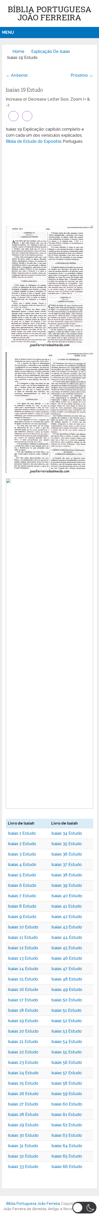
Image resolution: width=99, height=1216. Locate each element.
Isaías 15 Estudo (23, 979)
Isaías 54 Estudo (66, 1041)
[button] (84, 1207)
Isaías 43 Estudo (66, 927)
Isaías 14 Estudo (23, 968)
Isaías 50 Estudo (66, 1000)
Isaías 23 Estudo (23, 1062)
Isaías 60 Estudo (66, 1104)
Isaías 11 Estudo (23, 937)
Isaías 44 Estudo (66, 937)
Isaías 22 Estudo (23, 1052)
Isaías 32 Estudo (23, 1156)
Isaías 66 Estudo (66, 1166)
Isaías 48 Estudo (66, 979)
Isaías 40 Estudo (66, 895)
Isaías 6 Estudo (22, 885)
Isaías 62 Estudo (66, 1125)
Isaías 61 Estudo (66, 1114)
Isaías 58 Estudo (66, 1083)
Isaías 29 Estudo (23, 1125)
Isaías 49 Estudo (66, 989)
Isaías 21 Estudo (23, 1041)
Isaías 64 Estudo (66, 1145)
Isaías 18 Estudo (23, 1010)
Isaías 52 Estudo (66, 1020)
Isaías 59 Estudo (66, 1093)
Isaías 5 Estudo (22, 875)
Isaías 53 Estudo (66, 1031)
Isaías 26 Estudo (23, 1093)
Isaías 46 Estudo (66, 958)
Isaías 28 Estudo (23, 1114)
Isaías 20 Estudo (23, 1031)
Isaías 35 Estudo (66, 843)
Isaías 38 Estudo (66, 875)
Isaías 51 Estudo (66, 1010)
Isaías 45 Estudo (66, 947)
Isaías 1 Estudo (22, 833)
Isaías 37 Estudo (66, 864)
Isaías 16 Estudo (23, 989)
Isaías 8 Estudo (22, 906)
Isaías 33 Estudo (23, 1166)
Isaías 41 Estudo (66, 906)
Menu (8, 32)
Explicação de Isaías (50, 51)
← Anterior (17, 75)
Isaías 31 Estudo (23, 1145)
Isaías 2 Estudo (22, 843)
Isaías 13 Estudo (23, 958)
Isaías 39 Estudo (66, 885)
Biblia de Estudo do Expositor (33, 141)
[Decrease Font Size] (27, 116)
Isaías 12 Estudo (23, 947)
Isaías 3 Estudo (22, 854)
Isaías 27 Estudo (23, 1104)
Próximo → (82, 75)
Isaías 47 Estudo (66, 968)
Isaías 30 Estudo (23, 1135)
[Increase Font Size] (13, 116)
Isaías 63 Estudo (66, 1135)
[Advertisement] (49, 185)
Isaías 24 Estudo (23, 1072)
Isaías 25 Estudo (23, 1083)
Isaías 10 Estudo (23, 927)
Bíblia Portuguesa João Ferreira (49, 13)
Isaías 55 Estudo (66, 1052)
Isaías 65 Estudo (66, 1156)
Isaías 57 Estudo (66, 1072)
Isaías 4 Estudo (22, 864)
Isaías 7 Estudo (22, 895)
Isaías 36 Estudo (66, 854)
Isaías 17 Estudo (23, 1000)
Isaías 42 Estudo (66, 916)
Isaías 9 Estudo (22, 916)
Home (18, 51)
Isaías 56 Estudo (66, 1062)
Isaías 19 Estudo (23, 1020)
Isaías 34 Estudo (66, 833)
